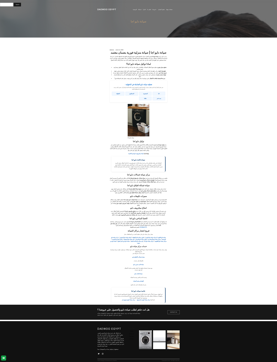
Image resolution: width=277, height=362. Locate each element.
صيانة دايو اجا (138, 21)
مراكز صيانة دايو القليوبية (161, 241)
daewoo (115, 360)
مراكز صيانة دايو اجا (149, 241)
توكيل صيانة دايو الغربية (141, 239)
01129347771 (143, 227)
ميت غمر (159, 98)
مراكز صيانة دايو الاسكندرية (154, 239)
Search (17, 4)
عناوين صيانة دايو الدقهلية (138, 237)
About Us (131, 333)
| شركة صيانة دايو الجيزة (151, 237)
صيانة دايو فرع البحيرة (117, 239)
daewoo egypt (106, 9)
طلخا (145, 98)
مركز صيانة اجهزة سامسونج (143, 300)
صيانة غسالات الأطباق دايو (138, 257)
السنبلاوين (131, 93)
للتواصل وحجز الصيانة (138, 281)
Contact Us (173, 312)
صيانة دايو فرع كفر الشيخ (124, 241)
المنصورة (145, 93)
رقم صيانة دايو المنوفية (129, 239)
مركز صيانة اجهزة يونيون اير (128, 300)
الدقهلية (118, 93)
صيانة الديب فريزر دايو (138, 264)
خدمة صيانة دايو (109, 333)
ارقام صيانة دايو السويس (125, 237)
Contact (131, 339)
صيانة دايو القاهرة (162, 237)
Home (131, 331)
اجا (159, 93)
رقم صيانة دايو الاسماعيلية (137, 241)
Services (131, 336)
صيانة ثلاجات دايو (138, 273)
